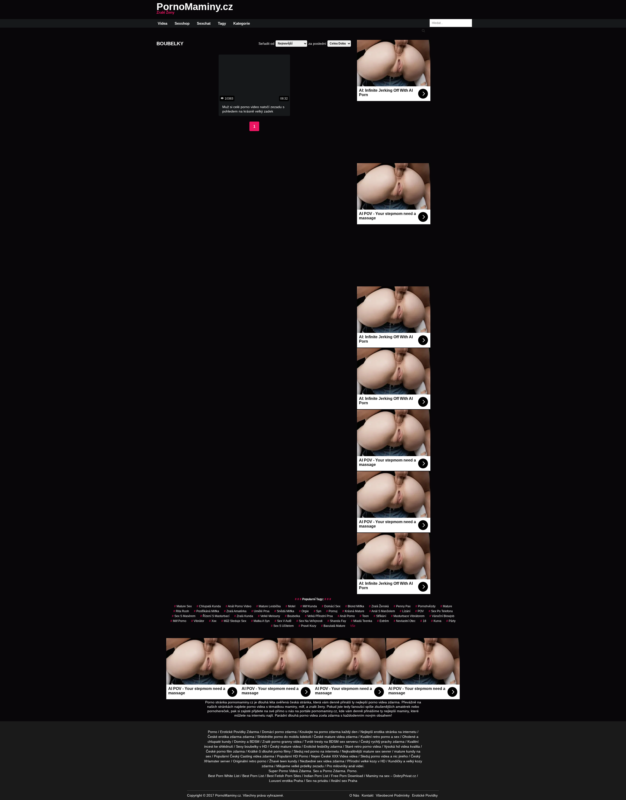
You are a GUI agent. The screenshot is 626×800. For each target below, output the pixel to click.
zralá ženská (379, 606)
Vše (352, 626)
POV (419, 611)
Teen (364, 616)
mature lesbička (268, 606)
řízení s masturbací (214, 616)
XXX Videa (340, 756)
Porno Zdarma (334, 771)
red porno (311, 751)
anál (351, 766)
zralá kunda (243, 616)
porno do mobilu (286, 737)
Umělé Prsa (260, 611)
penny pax (402, 606)
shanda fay (336, 621)
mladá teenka (361, 621)
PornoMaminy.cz (194, 9)
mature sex (183, 606)
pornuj (331, 611)
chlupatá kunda (209, 606)
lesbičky (323, 746)
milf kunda (308, 606)
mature (446, 606)
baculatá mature (333, 626)
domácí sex (331, 606)
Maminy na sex (378, 776)
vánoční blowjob (441, 616)
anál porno (346, 616)
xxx (212, 621)
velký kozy (414, 761)
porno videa (380, 756)
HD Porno (300, 756)
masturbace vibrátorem (408, 616)
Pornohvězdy (425, 606)
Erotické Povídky (425, 795)
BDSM (254, 742)
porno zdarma (330, 732)
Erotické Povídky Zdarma (239, 732)
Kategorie (241, 23)
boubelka (292, 616)
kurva (436, 621)
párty (451, 621)
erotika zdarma (230, 737)
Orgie (304, 611)
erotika (379, 732)
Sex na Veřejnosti (309, 621)
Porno (212, 732)
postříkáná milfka (206, 611)
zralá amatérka (235, 611)
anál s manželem (382, 611)
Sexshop (182, 23)
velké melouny (269, 616)
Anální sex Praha (344, 781)
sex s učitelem (282, 626)
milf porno (178, 621)
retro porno (381, 737)
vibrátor (197, 621)
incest (208, 746)
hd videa (402, 746)
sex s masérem (183, 616)
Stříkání (380, 616)
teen (283, 761)
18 (423, 621)
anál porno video (238, 606)
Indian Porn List (316, 776)
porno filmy (282, 751)
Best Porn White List (223, 776)
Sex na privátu (317, 781)
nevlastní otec (404, 621)
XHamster (211, 761)
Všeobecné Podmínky (393, 795)
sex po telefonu (441, 611)
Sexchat (204, 23)
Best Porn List (253, 776)
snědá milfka (284, 611)
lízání (405, 611)
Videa (162, 23)
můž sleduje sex (233, 621)
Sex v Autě (283, 621)
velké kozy (369, 761)
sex (319, 761)
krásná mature (353, 611)
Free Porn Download (347, 776)
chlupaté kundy (219, 742)
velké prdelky (301, 766)
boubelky (251, 746)
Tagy (222, 23)
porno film (224, 751)
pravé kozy (307, 626)
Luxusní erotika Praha (286, 781)
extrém (383, 621)
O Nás (354, 795)
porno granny (281, 742)
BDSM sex (337, 742)
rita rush (181, 611)
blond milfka (354, 606)
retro (252, 761)
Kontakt (367, 795)
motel (290, 606)
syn (317, 611)
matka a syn (260, 621)
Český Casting (241, 756)
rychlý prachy (381, 742)
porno (279, 732)
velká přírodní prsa (319, 616)
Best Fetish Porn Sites (284, 776)
